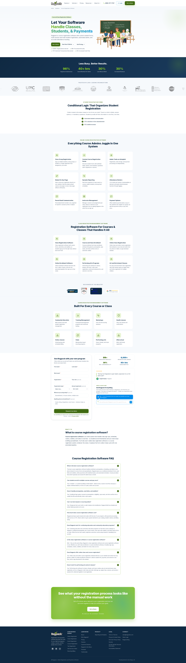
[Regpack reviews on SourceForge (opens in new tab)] (96, 291)
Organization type (59, 386)
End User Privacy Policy (115, 639)
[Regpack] (58, 633)
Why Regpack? (85, 637)
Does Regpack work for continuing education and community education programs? (93, 525)
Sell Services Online (72, 648)
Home (52, 8)
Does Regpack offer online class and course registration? (93, 552)
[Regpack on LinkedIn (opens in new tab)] (52, 648)
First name (57, 366)
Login (120, 3)
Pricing (81, 3)
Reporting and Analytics (101, 634)
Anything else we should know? (64, 399)
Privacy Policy (75, 416)
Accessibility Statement (114, 648)
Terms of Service (113, 634)
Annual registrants (79, 386)
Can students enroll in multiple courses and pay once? (93, 480)
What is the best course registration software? (93, 466)
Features (66, 3)
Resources (88, 3)
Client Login (125, 637)
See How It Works (67, 44)
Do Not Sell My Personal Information (115, 645)
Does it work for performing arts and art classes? (93, 565)
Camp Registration (72, 638)
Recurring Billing (71, 651)
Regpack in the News (86, 647)
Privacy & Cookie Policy (115, 637)
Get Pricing (80, 44)
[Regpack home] (56, 3)
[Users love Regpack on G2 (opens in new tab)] (84, 291)
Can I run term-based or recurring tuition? (93, 502)
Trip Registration (71, 646)
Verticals (74, 3)
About (82, 634)
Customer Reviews (86, 644)
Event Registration (72, 641)
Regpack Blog (125, 639)
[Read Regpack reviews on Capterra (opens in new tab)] (72, 291)
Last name (75, 366)
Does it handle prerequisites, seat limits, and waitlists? (93, 491)
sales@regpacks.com (127, 634)
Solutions (57, 8)
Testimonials (84, 652)
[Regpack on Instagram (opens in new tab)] (59, 648)
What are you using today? (63, 392)
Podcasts (83, 649)
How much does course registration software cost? (93, 512)
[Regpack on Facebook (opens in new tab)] (56, 648)
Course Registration (72, 643)
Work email (57, 373)
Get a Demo (130, 3)
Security (111, 642)
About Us (96, 3)
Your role (76, 379)
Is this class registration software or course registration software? (93, 539)
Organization (58, 379)
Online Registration (72, 636)
